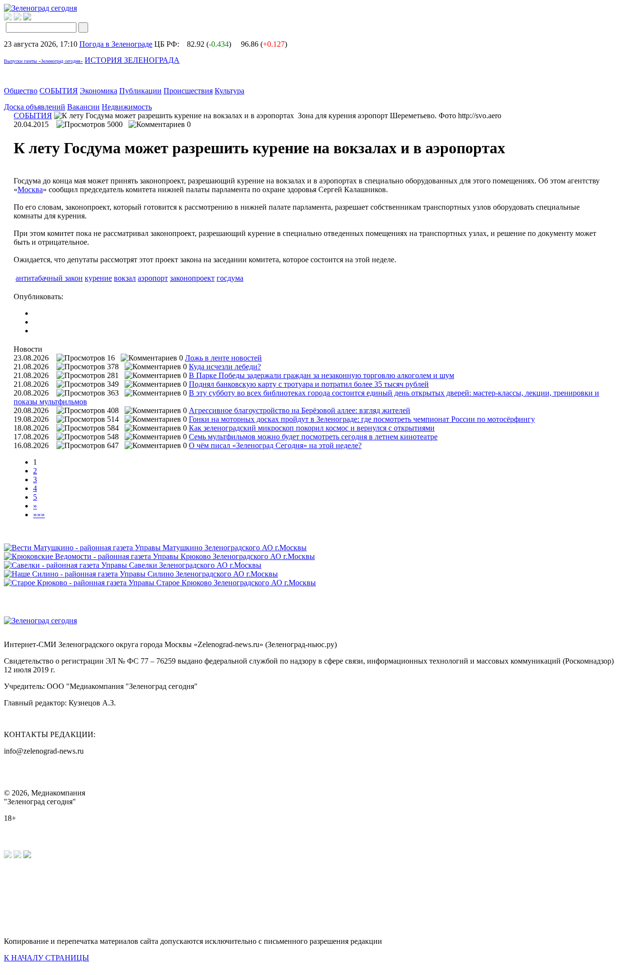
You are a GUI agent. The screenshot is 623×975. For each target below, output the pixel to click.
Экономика (98, 91)
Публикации (140, 91)
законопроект (192, 278)
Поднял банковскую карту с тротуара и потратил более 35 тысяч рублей (309, 384)
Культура (229, 91)
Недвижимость (127, 107)
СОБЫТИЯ (58, 91)
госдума (230, 278)
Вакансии (83, 107)
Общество (20, 91)
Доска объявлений (34, 107)
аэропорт (153, 278)
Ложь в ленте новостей (223, 358)
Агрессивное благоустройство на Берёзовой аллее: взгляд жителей (299, 410)
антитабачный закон (49, 278)
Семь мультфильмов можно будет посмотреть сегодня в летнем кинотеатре (313, 437)
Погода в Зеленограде (115, 44)
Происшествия (188, 91)
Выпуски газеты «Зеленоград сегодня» (43, 61)
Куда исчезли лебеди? (225, 366)
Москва (30, 189)
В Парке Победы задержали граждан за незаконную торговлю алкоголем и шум (321, 375)
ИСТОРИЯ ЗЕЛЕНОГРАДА (132, 60)
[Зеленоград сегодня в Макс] (33, 18)
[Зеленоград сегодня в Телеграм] (17, 18)
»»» (39, 514)
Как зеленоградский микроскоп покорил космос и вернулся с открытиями (312, 428)
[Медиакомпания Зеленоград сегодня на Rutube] (8, 18)
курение (98, 278)
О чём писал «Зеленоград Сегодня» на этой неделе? (275, 445)
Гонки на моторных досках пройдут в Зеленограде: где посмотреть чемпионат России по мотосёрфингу (362, 419)
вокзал (125, 278)
